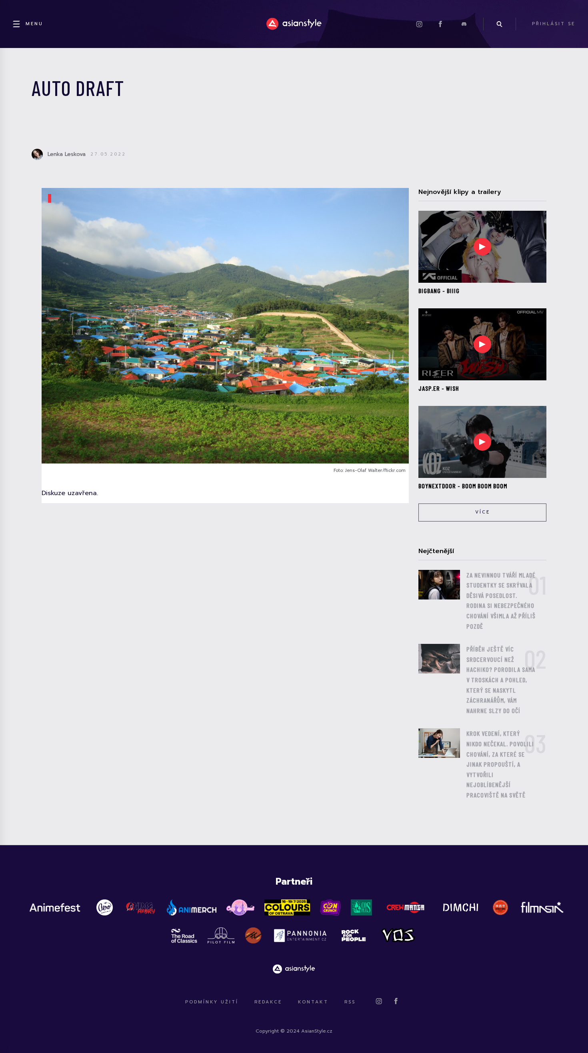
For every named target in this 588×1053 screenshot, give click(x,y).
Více (482, 512)
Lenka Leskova (67, 154)
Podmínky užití (211, 1002)
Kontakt (313, 1002)
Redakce (268, 1002)
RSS (350, 1002)
